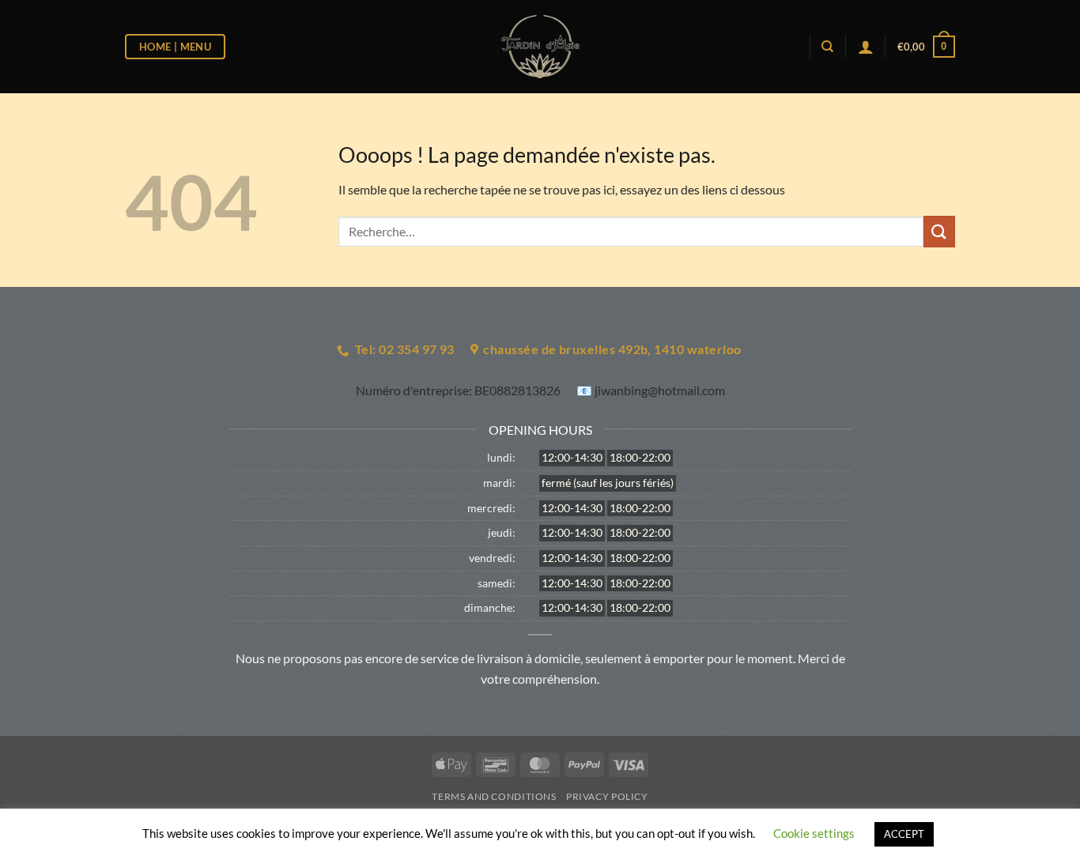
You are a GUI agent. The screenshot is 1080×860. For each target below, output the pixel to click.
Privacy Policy (607, 796)
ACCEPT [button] (904, 834)
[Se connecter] (866, 46)
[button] (926, 47)
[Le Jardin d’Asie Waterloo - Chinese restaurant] (540, 46)
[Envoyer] (939, 231)
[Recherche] (827, 47)
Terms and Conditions (494, 796)
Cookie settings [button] (814, 833)
